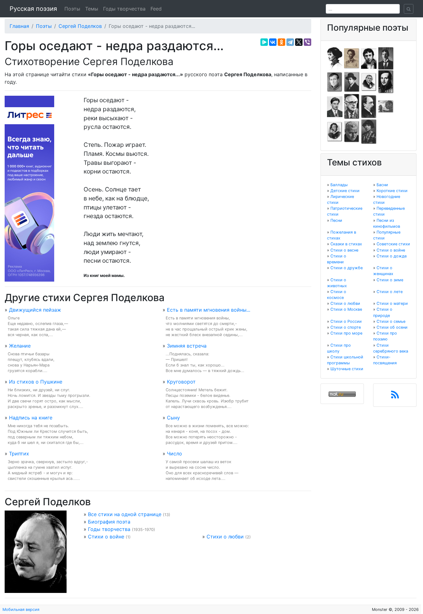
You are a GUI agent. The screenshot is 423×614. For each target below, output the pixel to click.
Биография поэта (109, 522)
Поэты (72, 9)
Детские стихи (345, 190)
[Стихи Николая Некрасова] (369, 106)
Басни (382, 184)
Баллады (339, 184)
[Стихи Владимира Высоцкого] (369, 58)
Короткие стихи (392, 190)
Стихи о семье (391, 321)
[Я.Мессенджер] (264, 42)
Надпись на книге (30, 417)
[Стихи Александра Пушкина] (334, 131)
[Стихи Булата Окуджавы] (386, 106)
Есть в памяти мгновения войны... (208, 310)
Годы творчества (124, 9)
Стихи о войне (106, 536)
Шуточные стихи (346, 368)
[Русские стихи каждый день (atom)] (395, 396)
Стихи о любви (225, 536)
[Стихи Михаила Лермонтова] (386, 81)
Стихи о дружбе (346, 267)
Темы (91, 9)
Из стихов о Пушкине (35, 382)
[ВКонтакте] (273, 42)
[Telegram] (290, 42)
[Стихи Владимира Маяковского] (334, 106)
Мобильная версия (20, 609)
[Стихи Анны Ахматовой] (334, 58)
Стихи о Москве (346, 309)
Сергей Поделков (80, 26)
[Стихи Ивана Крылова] (369, 81)
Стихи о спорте (345, 327)
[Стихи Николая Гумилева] (386, 58)
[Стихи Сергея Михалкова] (352, 106)
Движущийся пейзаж (35, 310)
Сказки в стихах (346, 244)
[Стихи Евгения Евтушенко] (334, 81)
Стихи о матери (392, 303)
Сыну (173, 417)
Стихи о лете (390, 291)
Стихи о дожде (392, 256)
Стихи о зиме (390, 280)
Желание (20, 346)
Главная (19, 26)
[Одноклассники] (281, 42)
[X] (299, 42)
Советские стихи (393, 244)
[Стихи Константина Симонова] (352, 131)
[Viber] (307, 42)
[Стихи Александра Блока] (352, 58)
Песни (336, 220)
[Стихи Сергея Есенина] (352, 81)
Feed (156, 9)
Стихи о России (346, 321)
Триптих (19, 453)
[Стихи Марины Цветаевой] (369, 131)
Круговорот (181, 382)
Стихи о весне (344, 250)
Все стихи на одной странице (124, 514)
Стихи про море (346, 333)
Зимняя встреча (187, 346)
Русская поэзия (33, 8)
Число (174, 453)
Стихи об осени (392, 327)
